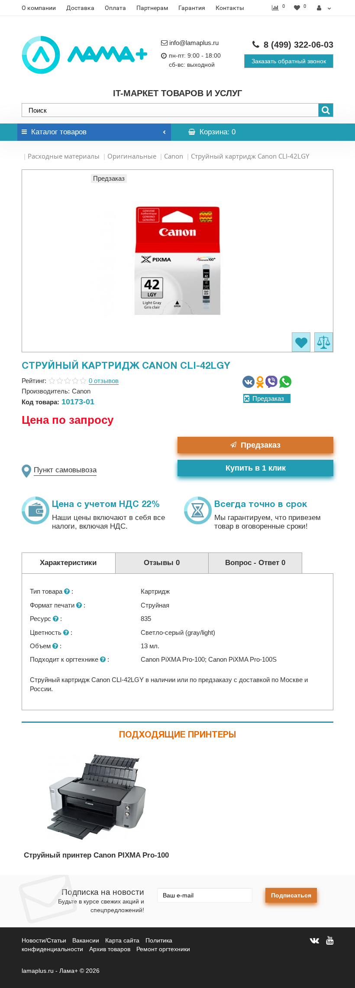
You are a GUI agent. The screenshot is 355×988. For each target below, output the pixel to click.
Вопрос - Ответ (255, 563)
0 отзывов (104, 380)
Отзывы (162, 563)
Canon (173, 156)
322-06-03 (298, 44)
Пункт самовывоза (65, 470)
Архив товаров (109, 949)
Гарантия (191, 7)
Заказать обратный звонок (289, 61)
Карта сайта (122, 940)
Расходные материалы (64, 156)
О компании (39, 7)
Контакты (230, 7)
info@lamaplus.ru (194, 42)
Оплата (115, 7)
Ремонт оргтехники (163, 949)
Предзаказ (261, 445)
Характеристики (68, 563)
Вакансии (85, 940)
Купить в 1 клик (256, 468)
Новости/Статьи (44, 940)
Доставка (80, 7)
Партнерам (152, 7)
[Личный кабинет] (324, 8)
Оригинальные (131, 156)
